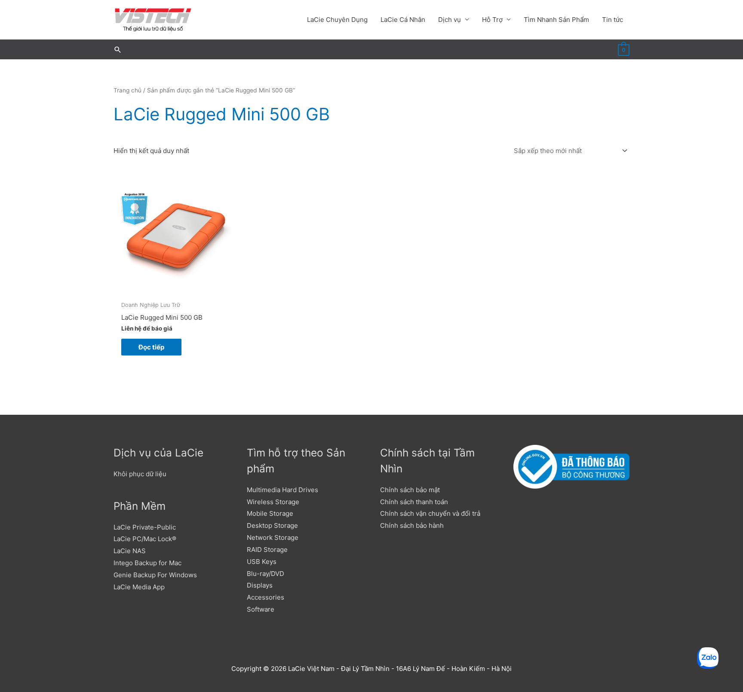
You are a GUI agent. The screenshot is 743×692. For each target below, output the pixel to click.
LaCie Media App (139, 587)
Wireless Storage (273, 502)
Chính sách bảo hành (412, 525)
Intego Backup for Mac (147, 563)
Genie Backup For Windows (155, 575)
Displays (260, 585)
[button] (118, 50)
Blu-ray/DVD (265, 574)
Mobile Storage (270, 513)
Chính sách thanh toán (414, 502)
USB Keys (261, 561)
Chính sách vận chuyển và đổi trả (430, 513)
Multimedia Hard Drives (282, 490)
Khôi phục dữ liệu (140, 474)
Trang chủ (127, 90)
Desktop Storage (272, 525)
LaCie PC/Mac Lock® (145, 539)
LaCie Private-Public (145, 527)
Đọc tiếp (151, 347)
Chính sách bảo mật (410, 490)
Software (260, 609)
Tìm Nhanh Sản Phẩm (556, 19)
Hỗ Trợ (492, 19)
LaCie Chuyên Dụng (337, 19)
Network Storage (272, 537)
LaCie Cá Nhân (403, 19)
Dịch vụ (449, 19)
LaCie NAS (130, 551)
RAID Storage (267, 549)
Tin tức (612, 19)
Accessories (265, 597)
